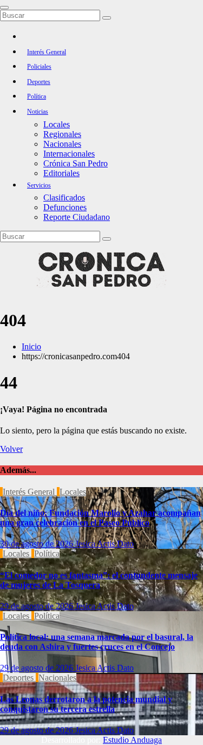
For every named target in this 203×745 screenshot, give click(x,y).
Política (36, 96)
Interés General (46, 52)
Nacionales (62, 143)
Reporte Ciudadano (76, 217)
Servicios (39, 185)
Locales (56, 124)
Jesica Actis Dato (104, 543)
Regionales (62, 134)
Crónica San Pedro (75, 163)
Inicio (31, 346)
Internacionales (69, 153)
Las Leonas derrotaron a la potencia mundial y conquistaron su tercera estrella (86, 704)
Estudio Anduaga (132, 739)
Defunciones (65, 207)
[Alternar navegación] (4, 7)
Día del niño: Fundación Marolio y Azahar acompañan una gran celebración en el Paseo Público (100, 517)
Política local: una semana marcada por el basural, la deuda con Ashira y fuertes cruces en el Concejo (96, 641)
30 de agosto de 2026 (37, 543)
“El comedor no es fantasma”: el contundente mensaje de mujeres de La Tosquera (99, 580)
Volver (11, 449)
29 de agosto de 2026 (37, 606)
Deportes (38, 82)
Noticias (37, 111)
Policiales (39, 66)
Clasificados (64, 197)
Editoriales (61, 173)
